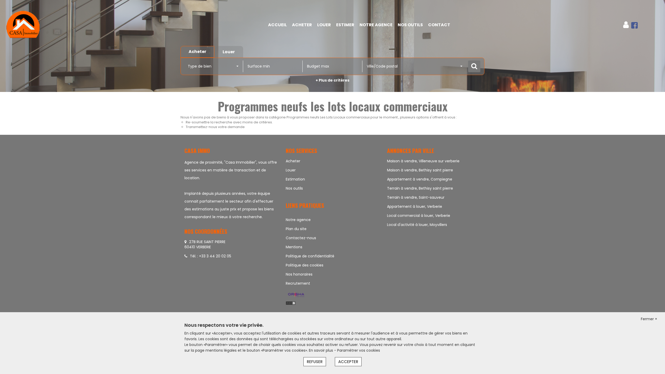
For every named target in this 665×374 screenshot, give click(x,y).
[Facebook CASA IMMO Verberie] (634, 24)
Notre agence (298, 219)
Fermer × (649, 319)
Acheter (302, 25)
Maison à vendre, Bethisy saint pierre (420, 170)
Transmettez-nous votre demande (215, 126)
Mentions (294, 247)
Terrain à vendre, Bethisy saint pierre (420, 188)
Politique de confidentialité (310, 256)
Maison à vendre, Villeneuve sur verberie (423, 161)
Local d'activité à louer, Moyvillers (417, 224)
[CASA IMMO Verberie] (60, 24)
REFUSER (315, 361)
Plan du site (296, 228)
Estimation (295, 179)
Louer (324, 25)
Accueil (277, 25)
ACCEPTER (348, 361)
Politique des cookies (304, 265)
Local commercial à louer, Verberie (418, 215)
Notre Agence (376, 25)
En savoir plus (321, 350)
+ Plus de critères (332, 80)
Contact (439, 25)
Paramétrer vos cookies (358, 350)
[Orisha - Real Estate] (296, 294)
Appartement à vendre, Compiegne (419, 179)
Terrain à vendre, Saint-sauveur (415, 197)
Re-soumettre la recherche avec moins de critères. (229, 122)
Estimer (345, 25)
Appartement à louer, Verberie (414, 206)
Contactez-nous (301, 238)
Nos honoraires (299, 274)
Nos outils (410, 25)
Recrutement (298, 283)
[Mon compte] (626, 24)
